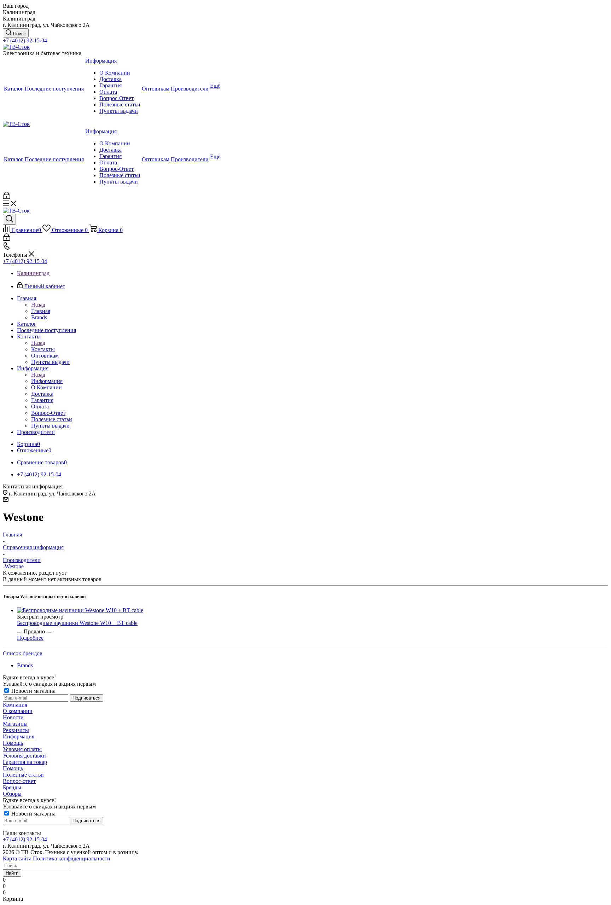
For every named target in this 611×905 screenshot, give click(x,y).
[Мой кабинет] (6, 197)
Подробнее (30, 638)
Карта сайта (17, 858)
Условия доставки (24, 756)
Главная (40, 311)
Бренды (12, 787)
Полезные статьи (23, 775)
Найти (12, 873)
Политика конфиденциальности (71, 858)
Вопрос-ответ (19, 781)
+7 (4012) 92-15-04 (25, 40)
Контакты (43, 349)
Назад (38, 305)
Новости (13, 717)
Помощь (13, 743)
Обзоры (12, 794)
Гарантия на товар (25, 762)
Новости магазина (33, 691)
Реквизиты (16, 730)
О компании (18, 711)
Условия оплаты (22, 749)
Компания (15, 705)
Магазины (15, 724)
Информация (47, 381)
